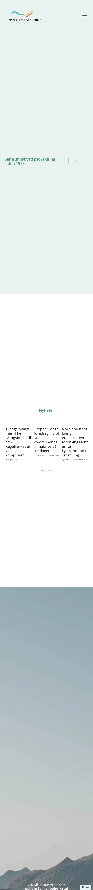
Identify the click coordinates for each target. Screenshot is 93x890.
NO (87, 887)
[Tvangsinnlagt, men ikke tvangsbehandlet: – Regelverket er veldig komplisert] (18, 421)
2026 (85, 459)
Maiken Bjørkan (77, 459)
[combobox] (85, 887)
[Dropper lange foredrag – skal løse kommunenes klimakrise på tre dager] (47, 421)
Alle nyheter (46, 470)
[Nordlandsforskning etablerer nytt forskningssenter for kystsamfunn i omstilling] (75, 421)
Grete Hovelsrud (53, 455)
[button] (84, 415)
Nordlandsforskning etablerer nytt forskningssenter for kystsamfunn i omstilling (75, 442)
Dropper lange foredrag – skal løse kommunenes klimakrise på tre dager (46, 439)
